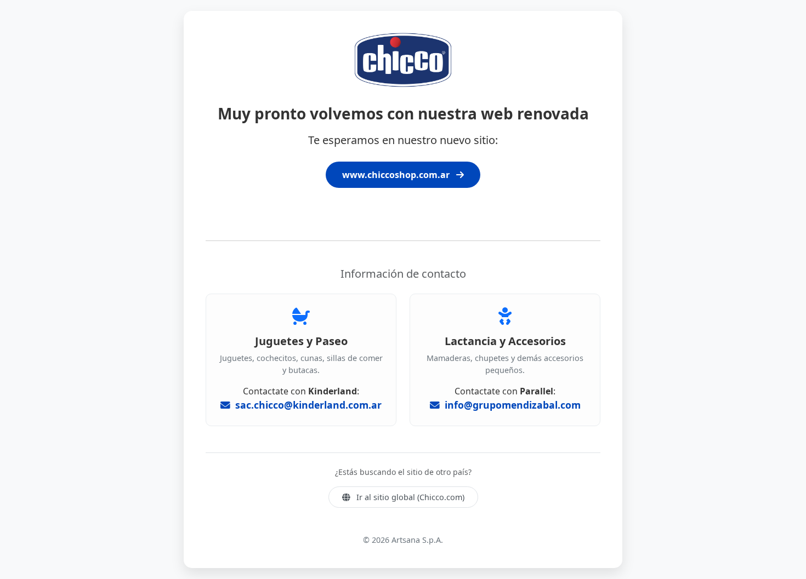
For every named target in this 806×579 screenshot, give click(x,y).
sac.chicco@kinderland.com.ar (307, 404)
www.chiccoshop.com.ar (397, 175)
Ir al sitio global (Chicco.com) (409, 497)
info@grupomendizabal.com (511, 404)
